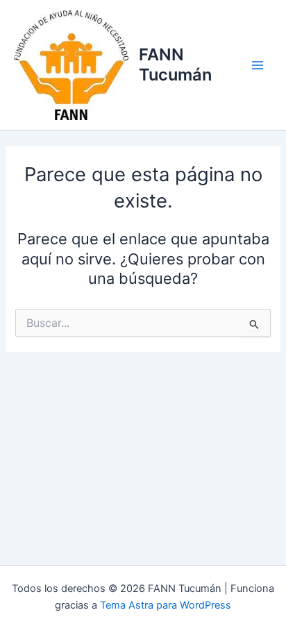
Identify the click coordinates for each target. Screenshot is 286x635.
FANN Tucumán (175, 64)
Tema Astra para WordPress (165, 605)
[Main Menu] (257, 65)
